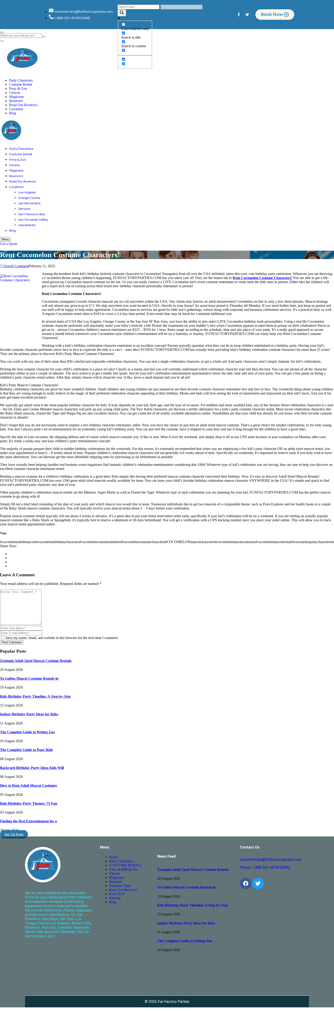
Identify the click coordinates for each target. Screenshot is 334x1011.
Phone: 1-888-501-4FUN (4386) (265, 867)
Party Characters (21, 80)
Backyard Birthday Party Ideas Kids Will (32, 768)
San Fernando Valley (33, 219)
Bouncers (16, 101)
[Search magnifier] (121, 12)
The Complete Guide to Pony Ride (26, 750)
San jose (24, 209)
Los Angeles (27, 192)
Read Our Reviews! (23, 105)
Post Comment (12, 642)
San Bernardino (29, 203)
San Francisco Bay (31, 214)
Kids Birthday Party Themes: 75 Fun (28, 803)
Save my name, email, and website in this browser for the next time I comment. (61, 638)
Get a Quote (8, 244)
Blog (12, 113)
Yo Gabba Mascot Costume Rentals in (29, 678)
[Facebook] (246, 883)
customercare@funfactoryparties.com (271, 859)
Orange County (29, 198)
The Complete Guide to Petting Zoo (27, 732)
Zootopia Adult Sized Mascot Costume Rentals (36, 661)
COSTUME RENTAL (125, 865)
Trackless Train (120, 886)
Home (113, 857)
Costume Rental (20, 84)
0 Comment (20, 266)
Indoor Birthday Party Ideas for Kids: (29, 714)
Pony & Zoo (18, 88)
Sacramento (27, 225)
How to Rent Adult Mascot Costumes (28, 785)
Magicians (16, 97)
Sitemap (115, 898)
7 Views (6, 266)
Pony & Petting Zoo (123, 869)
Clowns (14, 93)
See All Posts (14, 834)
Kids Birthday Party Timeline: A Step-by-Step (35, 696)
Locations (16, 109)
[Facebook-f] (238, 14)
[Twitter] (247, 14)
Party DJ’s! (117, 894)
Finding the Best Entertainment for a (28, 821)
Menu (5, 239)
